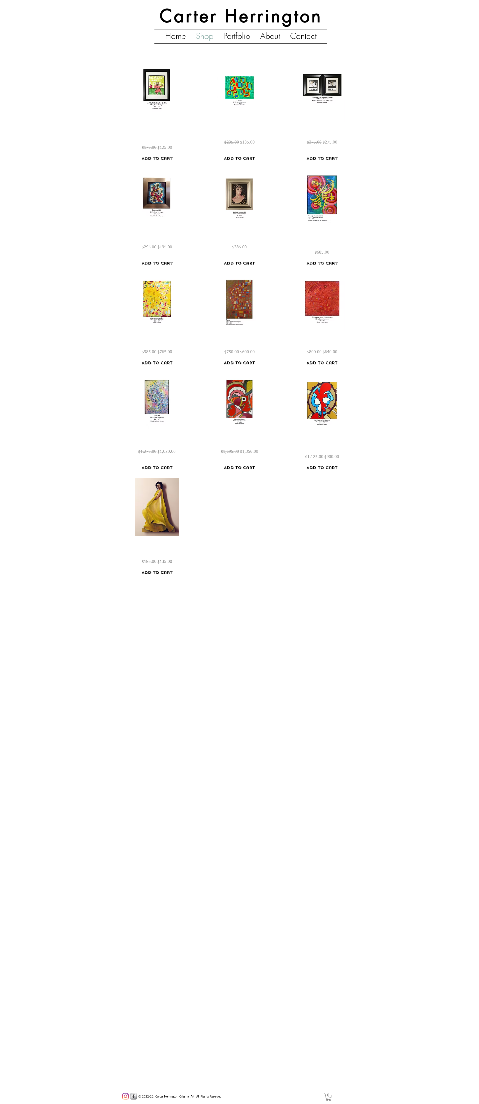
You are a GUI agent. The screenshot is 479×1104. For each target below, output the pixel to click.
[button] (328, 1097)
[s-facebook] (133, 1096)
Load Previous (239, 50)
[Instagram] (125, 1096)
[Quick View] (157, 92)
